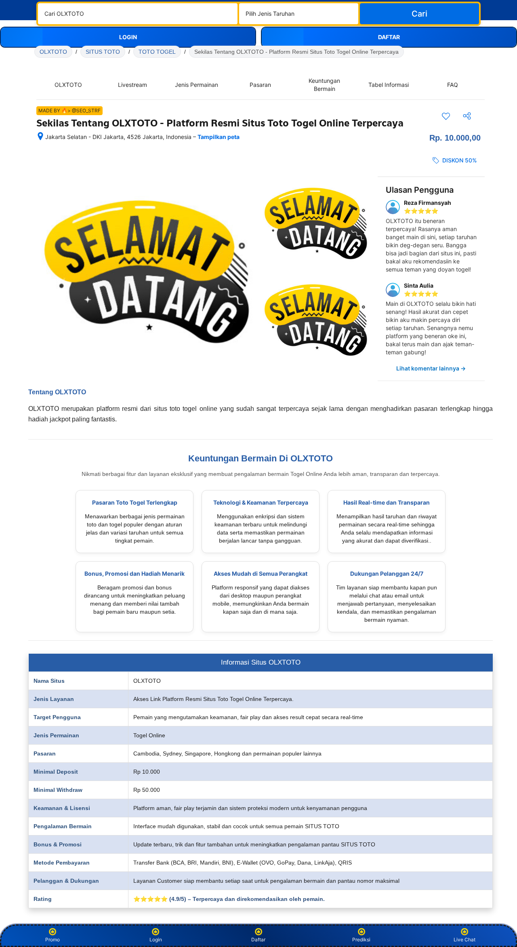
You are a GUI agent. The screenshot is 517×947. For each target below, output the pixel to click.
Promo (52, 939)
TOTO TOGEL (157, 51)
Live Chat (464, 939)
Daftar (258, 939)
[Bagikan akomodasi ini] (467, 116)
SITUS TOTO (103, 51)
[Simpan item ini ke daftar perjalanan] (446, 116)
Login (155, 939)
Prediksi (361, 939)
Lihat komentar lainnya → (431, 368)
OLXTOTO (53, 51)
